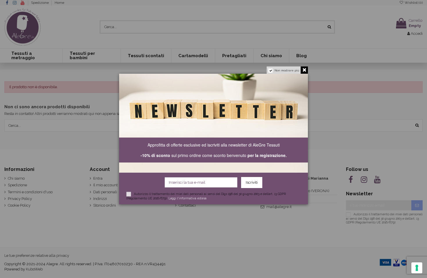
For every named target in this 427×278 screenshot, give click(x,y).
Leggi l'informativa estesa (187, 198)
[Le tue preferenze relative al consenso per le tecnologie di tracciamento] (416, 267)
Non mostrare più (286, 70)
